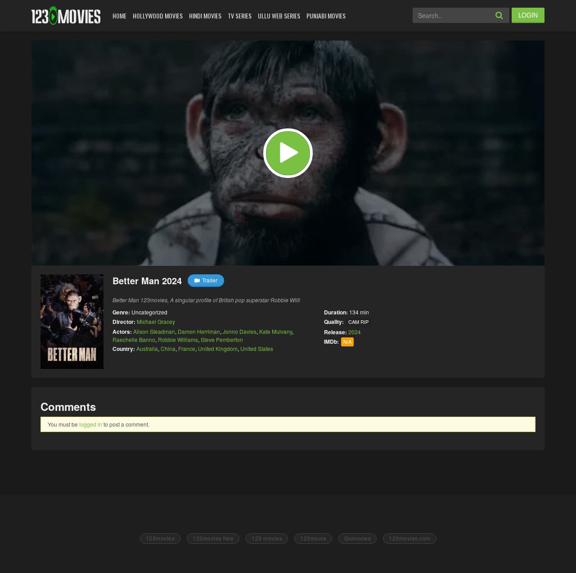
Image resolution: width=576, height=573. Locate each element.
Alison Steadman (154, 331)
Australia (147, 348)
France (186, 348)
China (168, 348)
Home (119, 15)
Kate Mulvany (275, 331)
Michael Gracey (156, 321)
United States (256, 348)
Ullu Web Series (279, 15)
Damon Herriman (199, 331)
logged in (90, 424)
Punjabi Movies (326, 15)
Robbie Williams (178, 339)
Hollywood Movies (158, 15)
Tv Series (240, 15)
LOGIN (528, 14)
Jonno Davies (239, 331)
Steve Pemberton (222, 339)
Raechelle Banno (133, 339)
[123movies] (66, 15)
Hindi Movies (205, 15)
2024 (354, 332)
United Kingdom (218, 348)
